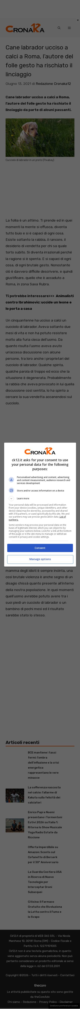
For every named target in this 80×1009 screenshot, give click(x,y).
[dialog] (40, 505)
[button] (40, 498)
